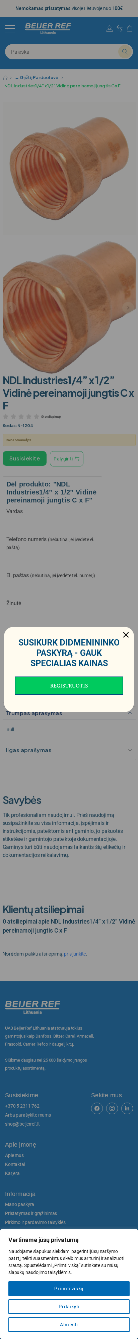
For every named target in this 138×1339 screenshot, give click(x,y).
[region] (69, 1284)
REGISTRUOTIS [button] (69, 685)
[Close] (126, 635)
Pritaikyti (69, 1306)
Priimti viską (68, 1288)
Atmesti (69, 1324)
